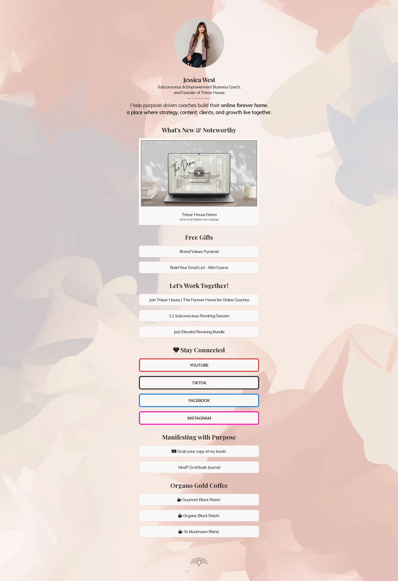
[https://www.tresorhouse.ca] (199, 562)
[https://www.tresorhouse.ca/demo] (199, 173)
